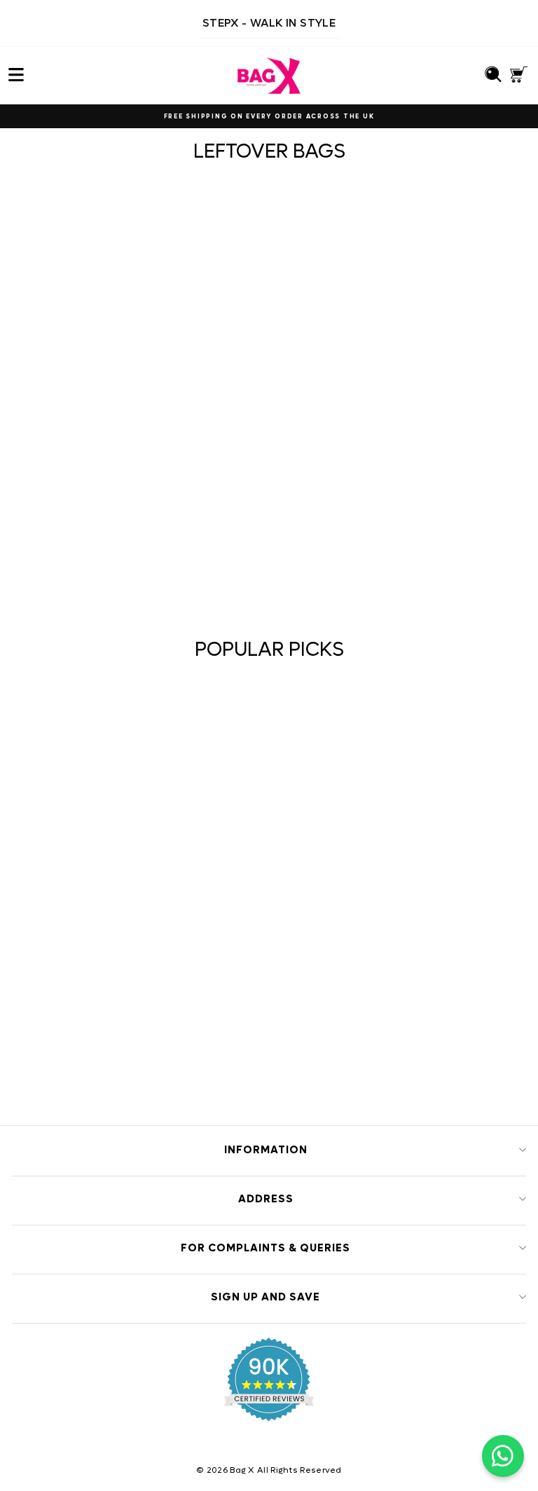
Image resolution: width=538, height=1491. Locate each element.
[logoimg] (269, 75)
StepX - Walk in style (269, 22)
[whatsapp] (503, 1456)
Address (266, 1199)
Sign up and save (265, 1297)
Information (266, 1150)
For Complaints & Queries (265, 1248)
